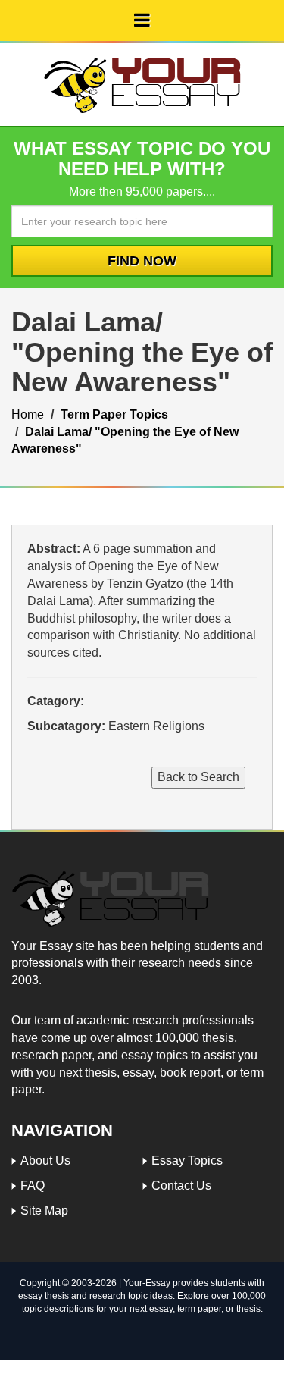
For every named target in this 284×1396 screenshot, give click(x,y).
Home (27, 414)
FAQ (32, 1185)
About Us (45, 1160)
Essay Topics (187, 1160)
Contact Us (181, 1185)
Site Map (44, 1210)
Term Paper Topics (114, 414)
